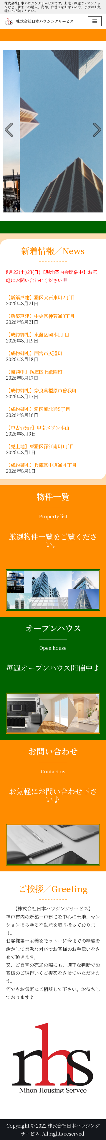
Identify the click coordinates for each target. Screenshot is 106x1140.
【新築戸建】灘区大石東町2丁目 (40, 297)
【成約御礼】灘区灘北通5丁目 (38, 409)
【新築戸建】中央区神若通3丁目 (40, 316)
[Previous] (10, 129)
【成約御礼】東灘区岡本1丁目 (37, 334)
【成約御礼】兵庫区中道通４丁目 (41, 465)
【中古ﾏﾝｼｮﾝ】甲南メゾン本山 (37, 427)
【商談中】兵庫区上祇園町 (34, 371)
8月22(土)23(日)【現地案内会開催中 (44, 272)
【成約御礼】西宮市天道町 (34, 353)
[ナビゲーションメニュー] (95, 21)
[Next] (95, 129)
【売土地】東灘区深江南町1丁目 (42, 446)
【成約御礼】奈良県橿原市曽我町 (41, 390)
